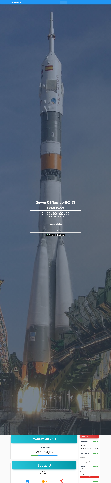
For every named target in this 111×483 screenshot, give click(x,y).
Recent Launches (84, 436)
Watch (89, 476)
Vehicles (86, 2)
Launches (63, 2)
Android (93, 2)
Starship (69, 2)
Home (58, 2)
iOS (98, 2)
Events (74, 2)
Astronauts (80, 2)
